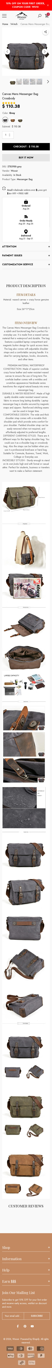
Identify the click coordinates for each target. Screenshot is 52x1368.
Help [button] (5, 1270)
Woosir (14, 170)
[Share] (45, 32)
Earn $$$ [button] (9, 1281)
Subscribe (37, 1316)
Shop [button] (6, 1247)
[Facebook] (17, 1326)
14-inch (13, 24)
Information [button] (12, 1258)
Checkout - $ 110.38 (26, 146)
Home (5, 24)
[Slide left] (7, 52)
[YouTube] (32, 1326)
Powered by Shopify (29, 1339)
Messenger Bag (24, 179)
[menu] (4, 16)
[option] (26, 51)
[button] (39, 16)
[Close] (48, 5)
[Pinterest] (25, 1326)
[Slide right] (45, 52)
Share (45, 32)
